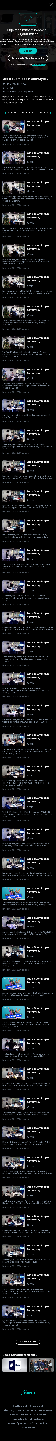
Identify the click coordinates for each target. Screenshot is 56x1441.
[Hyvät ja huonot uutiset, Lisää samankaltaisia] (41, 1365)
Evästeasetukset (39, 1423)
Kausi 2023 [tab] (46, 112)
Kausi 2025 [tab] (10, 112)
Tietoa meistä (28, 1427)
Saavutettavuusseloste (39, 1410)
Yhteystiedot (37, 1419)
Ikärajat (14, 1414)
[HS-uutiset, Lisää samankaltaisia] (14, 1365)
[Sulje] (51, 5)
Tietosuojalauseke (14, 1410)
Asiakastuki (40, 1414)
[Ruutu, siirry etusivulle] (28, 1393)
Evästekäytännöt (17, 1423)
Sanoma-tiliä (38, 64)
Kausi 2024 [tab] (28, 112)
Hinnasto (26, 1414)
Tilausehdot (36, 1406)
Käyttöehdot (20, 1406)
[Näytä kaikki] (28, 1364)
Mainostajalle (19, 1419)
